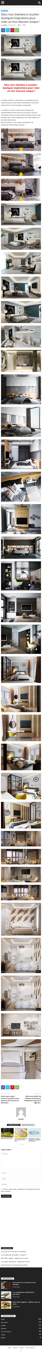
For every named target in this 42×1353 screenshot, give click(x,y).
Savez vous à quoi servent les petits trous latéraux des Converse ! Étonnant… (10, 1099)
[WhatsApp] (17, 30)
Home (2, 7)
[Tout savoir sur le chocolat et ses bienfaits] (6, 1285)
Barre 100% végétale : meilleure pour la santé (14, 1258)
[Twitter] (8, 30)
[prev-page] (20, 1144)
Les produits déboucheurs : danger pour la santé (15, 1261)
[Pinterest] (12, 30)
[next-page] (22, 1144)
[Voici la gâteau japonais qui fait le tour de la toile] (21, 1133)
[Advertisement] (21, 1222)
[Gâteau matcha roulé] (7, 1133)
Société (3, 1325)
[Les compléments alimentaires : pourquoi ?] (6, 1295)
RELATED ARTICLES (14, 1125)
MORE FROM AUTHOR (28, 1125)
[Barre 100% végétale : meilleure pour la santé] (6, 1305)
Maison (3, 1338)
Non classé (8, 7)
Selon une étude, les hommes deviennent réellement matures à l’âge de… (32, 1099)
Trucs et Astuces (6, 1331)
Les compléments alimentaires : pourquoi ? (13, 1255)
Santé (2, 1319)
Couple (3, 1334)
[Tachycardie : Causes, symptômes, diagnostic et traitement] (34, 1133)
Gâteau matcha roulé (6, 1138)
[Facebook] (3, 30)
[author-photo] (21, 1112)
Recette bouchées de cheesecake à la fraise (14, 1265)
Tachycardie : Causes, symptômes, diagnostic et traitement (34, 1140)
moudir (5, 25)
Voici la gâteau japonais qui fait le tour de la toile (21, 1140)
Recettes (3, 1328)
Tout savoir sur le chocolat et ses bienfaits (13, 1251)
